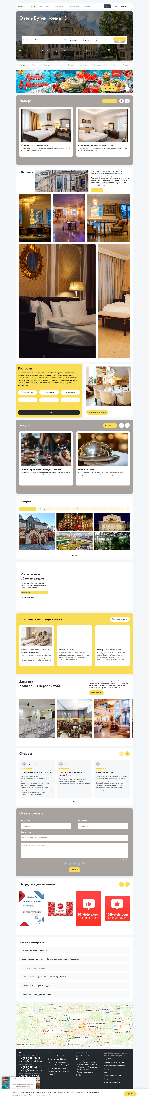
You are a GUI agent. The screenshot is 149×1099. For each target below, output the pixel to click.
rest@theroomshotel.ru (112, 1075)
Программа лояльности (74, 6)
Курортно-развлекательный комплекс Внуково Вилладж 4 (58, 1064)
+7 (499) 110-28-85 (120, 6)
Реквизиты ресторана (85, 1072)
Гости (98, 39)
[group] (46, 132)
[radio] (65, 863)
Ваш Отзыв (26, 832)
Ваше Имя (25, 821)
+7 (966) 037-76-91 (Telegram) (114, 1062)
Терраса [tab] (116, 509)
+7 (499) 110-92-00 (30, 1058)
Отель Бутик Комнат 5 (56, 1056)
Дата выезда (87, 39)
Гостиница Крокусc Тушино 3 (58, 1068)
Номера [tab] (63, 509)
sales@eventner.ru (30, 1070)
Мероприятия (58, 6)
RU (106, 6)
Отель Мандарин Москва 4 (57, 1059)
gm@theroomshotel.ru (112, 1082)
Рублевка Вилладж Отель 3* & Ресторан (58, 1073)
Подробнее (118, 1093)
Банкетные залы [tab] (98, 509)
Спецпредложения (44, 6)
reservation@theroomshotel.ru (115, 1065)
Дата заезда (73, 39)
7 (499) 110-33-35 (110, 1072)
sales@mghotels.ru (31, 1061)
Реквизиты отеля (83, 1069)
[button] (121, 88)
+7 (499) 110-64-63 (30, 1067)
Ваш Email (82, 821)
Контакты (88, 6)
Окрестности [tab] (27, 509)
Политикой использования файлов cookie (43, 1095)
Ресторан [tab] (80, 509)
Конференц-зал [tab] (45, 509)
